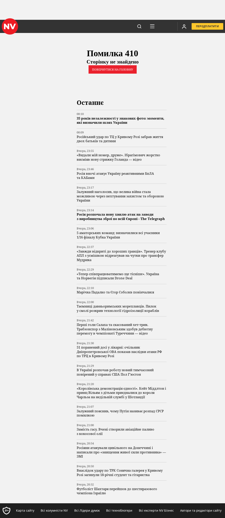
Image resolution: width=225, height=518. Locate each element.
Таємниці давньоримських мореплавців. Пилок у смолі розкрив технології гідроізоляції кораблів (118, 308)
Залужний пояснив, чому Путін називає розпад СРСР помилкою (120, 413)
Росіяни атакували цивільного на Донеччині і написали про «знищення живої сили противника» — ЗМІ (121, 452)
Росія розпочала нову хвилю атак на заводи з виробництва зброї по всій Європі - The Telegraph (121, 216)
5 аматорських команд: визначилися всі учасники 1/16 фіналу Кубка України (118, 235)
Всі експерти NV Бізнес (156, 510)
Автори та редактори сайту (200, 510)
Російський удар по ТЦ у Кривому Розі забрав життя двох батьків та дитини (120, 139)
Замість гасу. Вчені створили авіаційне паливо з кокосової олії (115, 431)
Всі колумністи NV (54, 510)
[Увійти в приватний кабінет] (184, 26)
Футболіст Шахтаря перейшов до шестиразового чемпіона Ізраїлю (117, 491)
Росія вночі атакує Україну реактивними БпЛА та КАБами (115, 175)
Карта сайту (25, 510)
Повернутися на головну (112, 69)
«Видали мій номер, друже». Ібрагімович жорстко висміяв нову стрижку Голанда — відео (118, 157)
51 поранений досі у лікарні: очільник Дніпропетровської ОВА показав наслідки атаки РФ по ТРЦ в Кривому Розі (119, 351)
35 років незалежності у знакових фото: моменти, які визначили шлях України (120, 120)
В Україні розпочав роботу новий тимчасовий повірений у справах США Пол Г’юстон (115, 372)
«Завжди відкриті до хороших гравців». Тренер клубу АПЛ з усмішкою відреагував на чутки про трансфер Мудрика (121, 255)
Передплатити (207, 26)
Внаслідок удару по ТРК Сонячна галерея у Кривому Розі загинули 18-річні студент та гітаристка (120, 472)
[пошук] (139, 26)
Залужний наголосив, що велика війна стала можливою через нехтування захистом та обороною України (120, 196)
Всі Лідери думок (87, 510)
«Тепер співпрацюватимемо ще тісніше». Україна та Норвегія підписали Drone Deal (118, 276)
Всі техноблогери (119, 510)
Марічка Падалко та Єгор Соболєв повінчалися (115, 292)
